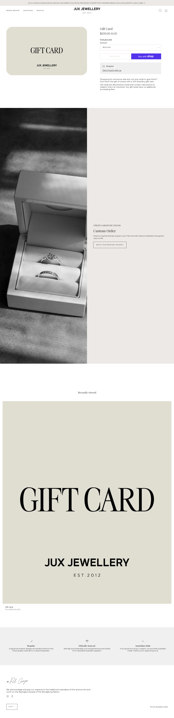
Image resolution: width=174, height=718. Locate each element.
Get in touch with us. (112, 70)
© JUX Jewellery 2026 (159, 707)
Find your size (106, 39)
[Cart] (166, 10)
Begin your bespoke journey (110, 245)
